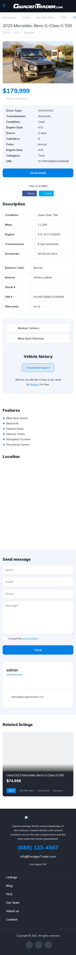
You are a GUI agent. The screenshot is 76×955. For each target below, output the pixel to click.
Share (31, 193)
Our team (12, 902)
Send (38, 650)
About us (12, 911)
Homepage (9, 17)
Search (26, 17)
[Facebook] (29, 944)
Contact (11, 919)
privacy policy (30, 638)
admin (12, 670)
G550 (64, 17)
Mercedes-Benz (45, 17)
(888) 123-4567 (38, 847)
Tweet (48, 193)
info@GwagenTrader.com (38, 856)
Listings (11, 877)
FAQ (9, 894)
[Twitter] (38, 944)
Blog (9, 885)
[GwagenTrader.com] (38, 6)
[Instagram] (48, 944)
